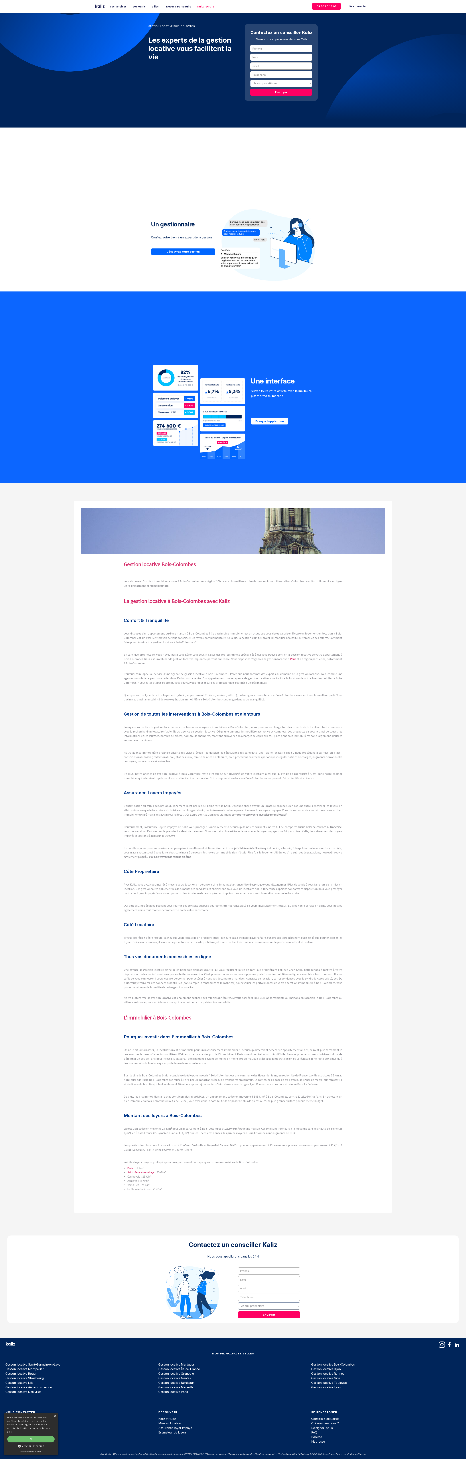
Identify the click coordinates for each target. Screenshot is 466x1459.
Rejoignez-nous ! (322, 1428)
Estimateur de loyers (172, 1432)
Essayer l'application (269, 421)
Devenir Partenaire (178, 6)
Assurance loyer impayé (175, 1428)
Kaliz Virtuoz (167, 1419)
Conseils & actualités (325, 1419)
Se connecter (358, 6)
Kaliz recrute (205, 6)
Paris (293, 659)
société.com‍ (360, 1454)
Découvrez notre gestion (183, 251)
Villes (155, 6)
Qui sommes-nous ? (325, 1423)
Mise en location (169, 1423)
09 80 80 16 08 (326, 6)
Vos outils (139, 6)
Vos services (118, 6)
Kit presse (318, 1441)
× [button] (55, 1416)
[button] (31, 1446)
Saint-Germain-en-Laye (141, 1172)
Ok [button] (31, 1439)
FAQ (314, 1432)
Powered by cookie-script (31, 1451)
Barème (316, 1437)
